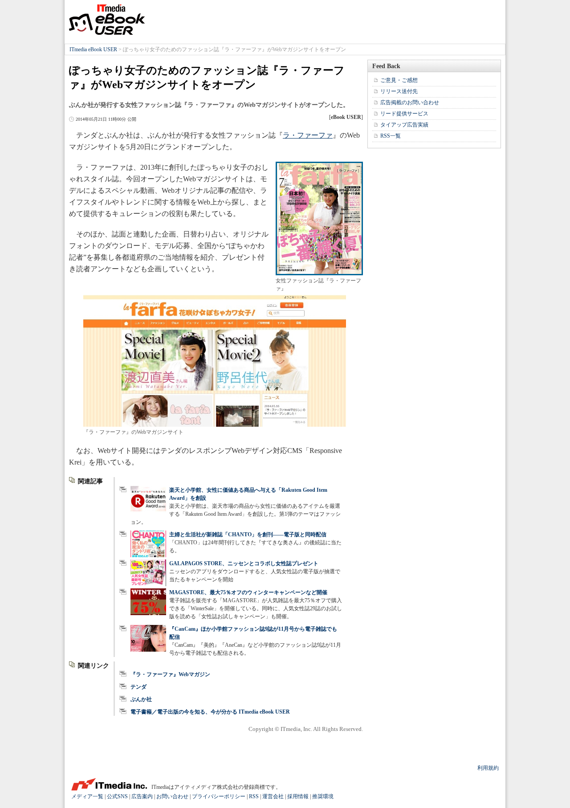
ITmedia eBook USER (107, 19)
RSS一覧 (390, 136)
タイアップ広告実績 (404, 125)
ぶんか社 (141, 699)
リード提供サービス (404, 113)
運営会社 (273, 796)
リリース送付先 (399, 91)
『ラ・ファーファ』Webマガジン (170, 674)
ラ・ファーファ (308, 135)
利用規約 (488, 768)
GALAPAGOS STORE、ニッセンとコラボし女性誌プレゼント (243, 563)
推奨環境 (323, 796)
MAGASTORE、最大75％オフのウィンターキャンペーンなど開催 (248, 592)
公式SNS (117, 796)
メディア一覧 (87, 796)
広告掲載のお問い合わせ (409, 102)
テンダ (138, 687)
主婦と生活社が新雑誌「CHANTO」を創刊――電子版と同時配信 (247, 534)
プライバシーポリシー (218, 796)
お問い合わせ (172, 796)
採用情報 (298, 796)
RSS (254, 796)
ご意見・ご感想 (399, 80)
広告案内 (142, 796)
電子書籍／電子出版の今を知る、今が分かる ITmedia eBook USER (210, 712)
